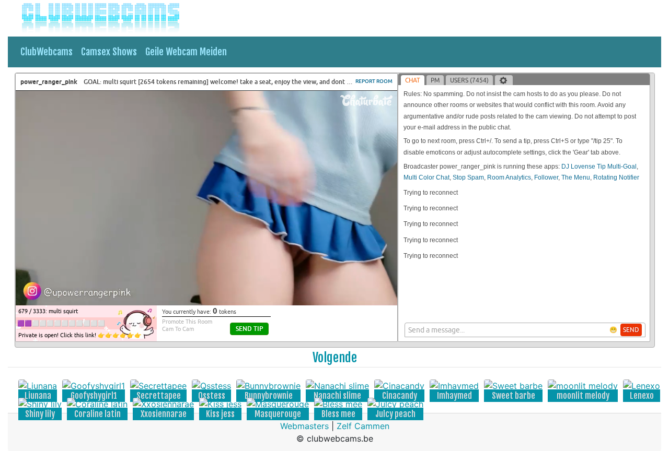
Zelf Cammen (363, 426)
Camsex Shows (109, 51)
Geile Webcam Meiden (186, 51)
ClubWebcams (46, 51)
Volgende (335, 357)
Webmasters (304, 426)
